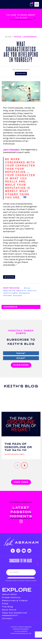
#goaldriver (21, 290)
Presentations (11, 597)
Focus (17, 37)
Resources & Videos (15, 600)
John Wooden (11, 150)
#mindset (7, 295)
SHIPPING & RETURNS (30, 580)
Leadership (30, 37)
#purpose (17, 295)
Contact (7, 618)
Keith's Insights (19, 454)
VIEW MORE (21, 482)
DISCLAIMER (9, 580)
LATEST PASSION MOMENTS (21, 512)
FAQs (5, 604)
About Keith (9, 594)
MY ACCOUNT (21, 580)
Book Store (9, 610)
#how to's (32, 290)
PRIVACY (15, 580)
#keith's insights (10, 293)
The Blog (7, 607)
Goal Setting (9, 454)
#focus (27, 288)
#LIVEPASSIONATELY (21, 502)
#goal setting (9, 290)
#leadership (24, 293)
